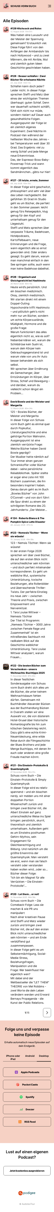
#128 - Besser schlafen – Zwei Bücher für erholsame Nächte (28, 78)
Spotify (30, 1096)
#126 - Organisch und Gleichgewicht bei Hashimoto (28, 278)
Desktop (44, 1055)
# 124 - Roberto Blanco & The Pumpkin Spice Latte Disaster (27, 520)
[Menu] (49, 6)
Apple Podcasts (30, 1072)
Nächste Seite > (47, 1012)
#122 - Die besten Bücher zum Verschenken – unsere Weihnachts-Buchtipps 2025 (28, 669)
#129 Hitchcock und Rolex (25, 28)
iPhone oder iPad (13, 1057)
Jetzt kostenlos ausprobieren (27, 1170)
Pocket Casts (30, 1084)
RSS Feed (30, 1121)
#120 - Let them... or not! (24, 894)
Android (29, 1055)
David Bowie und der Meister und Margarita (30, 403)
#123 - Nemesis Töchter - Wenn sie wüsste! (29, 534)
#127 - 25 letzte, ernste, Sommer (29, 180)
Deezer (30, 1109)
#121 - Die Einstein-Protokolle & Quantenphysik (29, 767)
